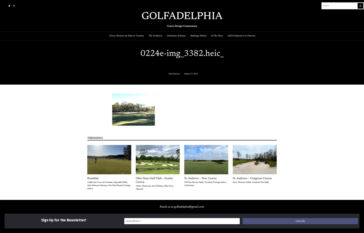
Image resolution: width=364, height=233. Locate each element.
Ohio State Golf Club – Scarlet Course (154, 180)
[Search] (360, 6)
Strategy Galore (219, 182)
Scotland (208, 182)
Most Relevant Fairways (97, 186)
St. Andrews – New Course (200, 178)
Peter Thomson (239, 182)
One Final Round (115, 186)
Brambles (93, 178)
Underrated (189, 186)
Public (201, 182)
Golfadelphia (182, 17)
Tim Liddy (264, 182)
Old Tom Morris (191, 182)
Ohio (166, 186)
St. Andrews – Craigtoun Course (252, 178)
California (91, 182)
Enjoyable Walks (120, 182)
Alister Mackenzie (143, 186)
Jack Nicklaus (157, 186)
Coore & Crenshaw (105, 182)
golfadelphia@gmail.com (189, 206)
